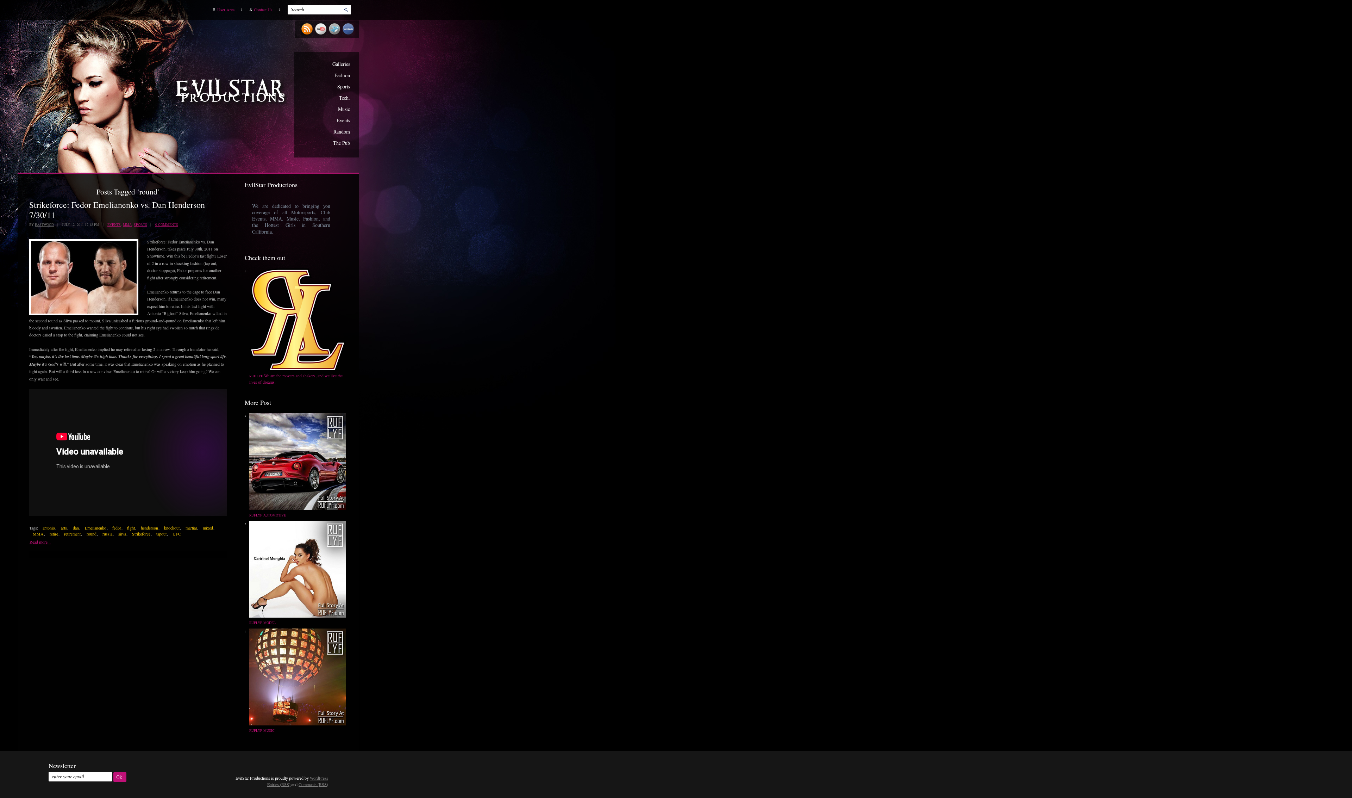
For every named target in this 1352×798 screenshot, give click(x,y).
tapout (161, 534)
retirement (72, 534)
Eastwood (44, 224)
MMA (127, 224)
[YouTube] (321, 34)
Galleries (341, 64)
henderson (149, 528)
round (91, 534)
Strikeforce (141, 534)
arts (64, 528)
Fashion (342, 75)
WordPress (319, 778)
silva (122, 534)
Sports (343, 86)
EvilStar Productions (232, 92)
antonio (49, 528)
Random (341, 131)
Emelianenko (95, 528)
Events (343, 120)
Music (344, 109)
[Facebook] (349, 34)
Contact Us (263, 9)
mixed (208, 528)
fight (131, 528)
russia (107, 534)
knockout (172, 528)
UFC (177, 534)
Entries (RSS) (278, 784)
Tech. (344, 97)
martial (191, 528)
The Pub (341, 143)
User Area (225, 9)
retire (54, 534)
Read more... (40, 542)
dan (76, 528)
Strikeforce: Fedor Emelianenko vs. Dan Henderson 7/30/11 (117, 210)
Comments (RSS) (313, 784)
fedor (116, 528)
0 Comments (166, 224)
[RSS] (308, 34)
